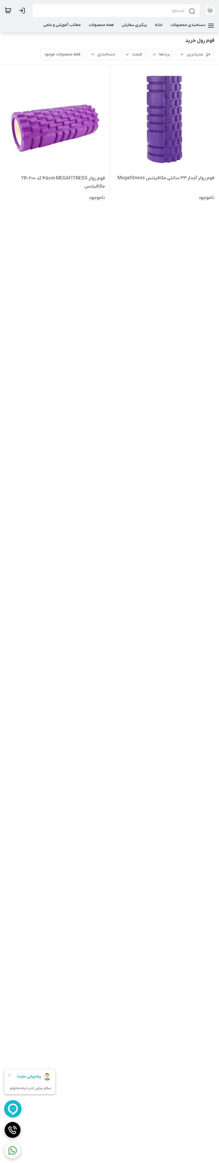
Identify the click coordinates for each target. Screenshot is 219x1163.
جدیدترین (195, 54)
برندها (164, 54)
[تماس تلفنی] (13, 1130)
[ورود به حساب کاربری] (23, 11)
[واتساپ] (13, 1150)
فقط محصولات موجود (62, 54)
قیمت (137, 54)
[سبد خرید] (8, 10)
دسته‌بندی (106, 54)
